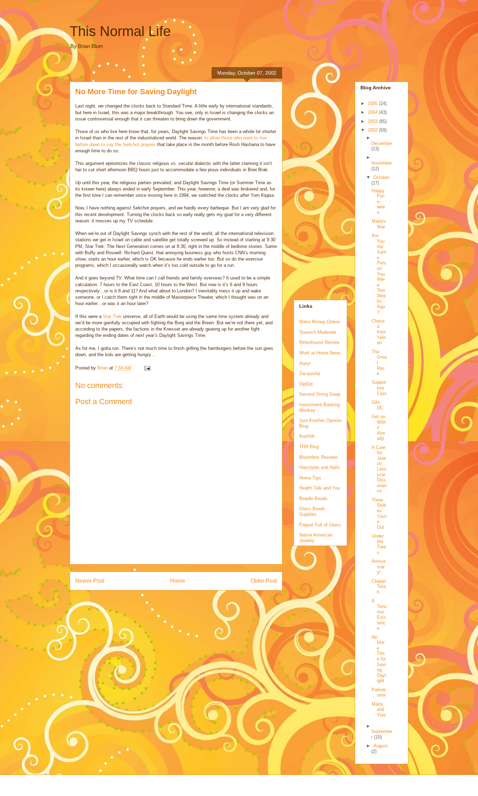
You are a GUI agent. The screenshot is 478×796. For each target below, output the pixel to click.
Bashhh (307, 436)
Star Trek (112, 316)
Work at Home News (320, 352)
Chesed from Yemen (379, 331)
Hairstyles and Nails (319, 467)
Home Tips (310, 477)
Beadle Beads (313, 498)
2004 (373, 112)
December (381, 143)
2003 (373, 121)
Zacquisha (309, 373)
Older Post (264, 581)
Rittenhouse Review (319, 342)
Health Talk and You (319, 488)
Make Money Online (319, 321)
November (381, 163)
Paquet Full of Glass (320, 524)
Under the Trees (379, 544)
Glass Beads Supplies (312, 511)
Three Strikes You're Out (379, 513)
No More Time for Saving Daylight (379, 659)
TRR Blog (309, 446)
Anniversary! (379, 567)
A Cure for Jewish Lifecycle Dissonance (379, 469)
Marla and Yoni (379, 709)
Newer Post (89, 581)
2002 (373, 130)
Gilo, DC (377, 405)
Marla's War (379, 224)
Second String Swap (319, 394)
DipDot (306, 384)
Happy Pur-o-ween (378, 201)
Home (177, 581)
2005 (373, 103)
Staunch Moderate (317, 332)
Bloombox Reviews (318, 457)
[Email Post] (147, 368)
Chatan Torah (379, 587)
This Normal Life (120, 31)
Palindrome (379, 692)
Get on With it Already (379, 427)
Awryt (305, 363)
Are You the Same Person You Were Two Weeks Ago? (379, 273)
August (380, 745)
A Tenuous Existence (379, 614)
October (381, 177)
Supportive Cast (379, 388)
